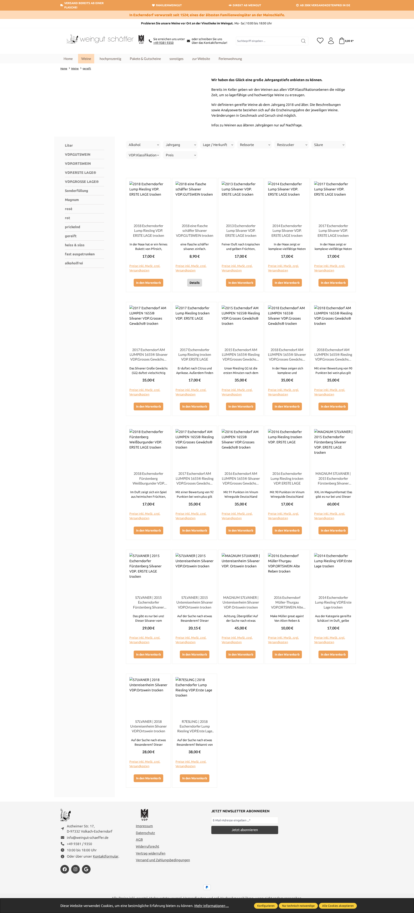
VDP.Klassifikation (143, 155)
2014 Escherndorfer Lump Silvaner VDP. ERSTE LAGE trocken (287, 230)
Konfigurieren (265, 905)
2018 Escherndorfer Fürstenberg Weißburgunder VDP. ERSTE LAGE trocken (149, 478)
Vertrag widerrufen (150, 853)
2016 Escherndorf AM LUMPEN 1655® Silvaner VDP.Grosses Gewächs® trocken (241, 478)
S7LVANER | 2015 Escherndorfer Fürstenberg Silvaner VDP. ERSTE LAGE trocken (148, 602)
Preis (170, 155)
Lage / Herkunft (215, 145)
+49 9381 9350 (163, 42)
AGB (139, 839)
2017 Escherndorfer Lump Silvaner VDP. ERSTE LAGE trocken (333, 230)
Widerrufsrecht (147, 846)
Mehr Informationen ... (211, 906)
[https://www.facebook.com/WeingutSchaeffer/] (64, 869)
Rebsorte (247, 145)
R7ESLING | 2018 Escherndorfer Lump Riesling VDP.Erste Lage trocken (194, 726)
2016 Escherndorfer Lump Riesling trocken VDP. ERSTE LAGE (287, 478)
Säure (318, 145)
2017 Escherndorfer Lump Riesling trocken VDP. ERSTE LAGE (194, 354)
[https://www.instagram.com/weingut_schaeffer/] (75, 869)
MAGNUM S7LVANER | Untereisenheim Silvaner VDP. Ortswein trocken (241, 602)
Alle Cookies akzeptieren (338, 905)
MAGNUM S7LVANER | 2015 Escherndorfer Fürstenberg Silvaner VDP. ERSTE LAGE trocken (333, 478)
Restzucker (285, 145)
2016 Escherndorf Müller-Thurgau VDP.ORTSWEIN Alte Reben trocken (287, 602)
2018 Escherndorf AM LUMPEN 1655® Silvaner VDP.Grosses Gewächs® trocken (287, 355)
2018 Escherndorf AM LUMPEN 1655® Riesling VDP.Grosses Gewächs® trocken (333, 355)
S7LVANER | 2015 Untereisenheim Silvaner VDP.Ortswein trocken (194, 602)
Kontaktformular (105, 856)
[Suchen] (303, 41)
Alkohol (134, 145)
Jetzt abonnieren (245, 830)
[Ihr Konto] (331, 41)
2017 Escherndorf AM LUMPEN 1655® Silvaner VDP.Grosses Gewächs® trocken (149, 355)
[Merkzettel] (320, 41)
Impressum (144, 826)
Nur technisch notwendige (298, 905)
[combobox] (267, 41)
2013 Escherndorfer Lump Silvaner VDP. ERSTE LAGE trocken (240, 230)
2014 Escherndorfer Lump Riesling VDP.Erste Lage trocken (333, 602)
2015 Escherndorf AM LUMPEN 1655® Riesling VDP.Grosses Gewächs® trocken (241, 355)
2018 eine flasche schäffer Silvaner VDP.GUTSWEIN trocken (194, 230)
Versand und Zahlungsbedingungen (163, 860)
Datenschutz (145, 833)
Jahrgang (173, 145)
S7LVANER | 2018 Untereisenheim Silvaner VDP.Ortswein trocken (148, 726)
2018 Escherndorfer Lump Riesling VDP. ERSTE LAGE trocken (148, 230)
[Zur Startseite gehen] (99, 41)
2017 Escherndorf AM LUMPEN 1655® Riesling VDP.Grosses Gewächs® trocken (194, 478)
